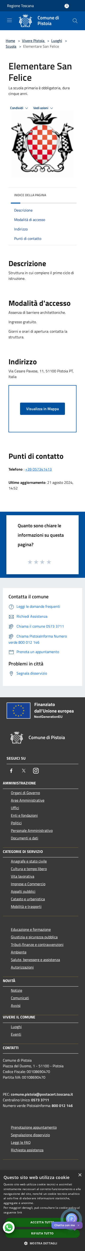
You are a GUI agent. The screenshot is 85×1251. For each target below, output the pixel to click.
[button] (42, 1243)
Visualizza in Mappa (42, 409)
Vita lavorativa (22, 876)
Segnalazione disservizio (30, 1135)
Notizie (16, 990)
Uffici (15, 808)
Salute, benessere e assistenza (35, 959)
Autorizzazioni (22, 967)
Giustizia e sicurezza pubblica (34, 937)
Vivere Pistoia (33, 40)
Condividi (17, 108)
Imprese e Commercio (28, 884)
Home (10, 40)
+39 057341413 (38, 469)
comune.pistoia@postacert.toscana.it (42, 1094)
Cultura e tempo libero (29, 869)
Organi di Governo (25, 793)
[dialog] (42, 1210)
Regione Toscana (20, 6)
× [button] (79, 1175)
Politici (16, 823)
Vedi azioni (41, 108)
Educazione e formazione (31, 929)
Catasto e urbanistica (28, 899)
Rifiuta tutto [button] (42, 1233)
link (19, 1212)
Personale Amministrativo (32, 830)
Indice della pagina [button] (30, 194)
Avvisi (16, 1005)
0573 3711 (40, 1100)
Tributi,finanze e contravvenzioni (37, 944)
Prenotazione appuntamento (34, 1127)
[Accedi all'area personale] (66, 6)
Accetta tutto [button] (42, 1222)
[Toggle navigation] (9, 20)
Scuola (11, 46)
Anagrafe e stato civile (29, 861)
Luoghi (56, 40)
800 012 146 (62, 1105)
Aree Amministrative (27, 800)
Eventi (16, 1034)
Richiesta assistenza (27, 1150)
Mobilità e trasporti (26, 906)
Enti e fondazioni (24, 815)
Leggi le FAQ (21, 1142)
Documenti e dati (24, 838)
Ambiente (18, 952)
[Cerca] (75, 21)
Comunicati (20, 998)
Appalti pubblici (23, 891)
